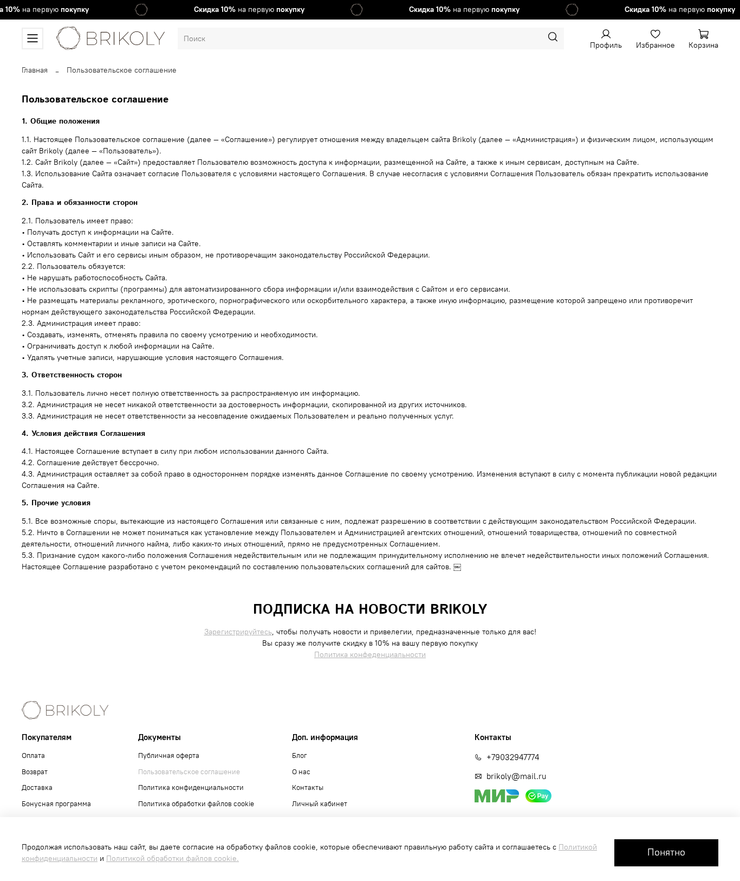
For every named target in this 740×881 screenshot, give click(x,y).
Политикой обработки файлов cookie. (172, 858)
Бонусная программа (56, 804)
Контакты (307, 787)
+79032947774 (512, 757)
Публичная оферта (168, 755)
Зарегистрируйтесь (238, 631)
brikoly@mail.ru (516, 776)
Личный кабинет (319, 804)
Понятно (666, 852)
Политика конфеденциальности (370, 654)
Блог (299, 755)
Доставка (37, 787)
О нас (301, 772)
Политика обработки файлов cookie (196, 804)
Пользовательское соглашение (189, 772)
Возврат (35, 772)
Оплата (33, 755)
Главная (35, 70)
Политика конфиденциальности (191, 787)
